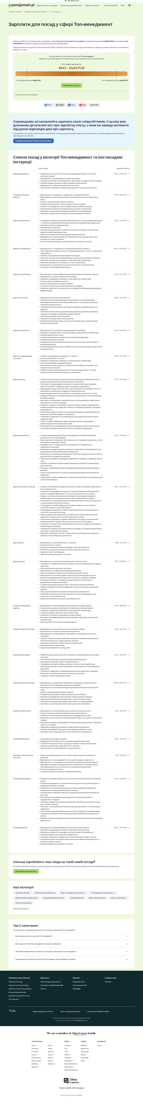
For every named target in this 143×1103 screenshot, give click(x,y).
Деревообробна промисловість (26, 898)
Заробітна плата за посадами (47, 5)
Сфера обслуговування (97, 898)
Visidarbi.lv (67, 1057)
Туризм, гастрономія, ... (119, 898)
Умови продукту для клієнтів (51, 982)
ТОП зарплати (13, 999)
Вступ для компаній (111, 5)
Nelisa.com (35, 1067)
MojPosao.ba (85, 1048)
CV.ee (66, 1051)
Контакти (108, 982)
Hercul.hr (83, 1054)
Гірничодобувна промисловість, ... (103, 893)
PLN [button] (122, 5)
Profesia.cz (35, 1051)
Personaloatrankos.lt (70, 1064)
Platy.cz (50, 1057)
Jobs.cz (34, 1045)
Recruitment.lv (68, 1067)
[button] (130, 5)
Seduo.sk (51, 1054)
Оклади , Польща (36, 12)
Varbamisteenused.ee (71, 1070)
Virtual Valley (85, 1057)
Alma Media (79, 1020)
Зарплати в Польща (15, 982)
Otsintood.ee (68, 1061)
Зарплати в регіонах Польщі (18, 985)
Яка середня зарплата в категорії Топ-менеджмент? (33, 936)
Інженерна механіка (22, 893)
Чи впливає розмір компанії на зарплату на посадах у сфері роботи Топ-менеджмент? (45, 951)
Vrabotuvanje (85, 1051)
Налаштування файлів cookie (98, 1011)
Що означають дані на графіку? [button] (26, 95)
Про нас (43, 989)
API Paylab (76, 989)
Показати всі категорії (21, 908)
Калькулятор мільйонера (17, 992)
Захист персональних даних (70, 1011)
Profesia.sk (35, 1048)
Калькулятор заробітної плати (71, 5)
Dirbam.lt (67, 1054)
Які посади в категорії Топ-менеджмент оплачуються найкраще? (38, 944)
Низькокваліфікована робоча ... (54, 898)
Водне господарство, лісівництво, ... (73, 893)
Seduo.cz (51, 1051)
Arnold (50, 1045)
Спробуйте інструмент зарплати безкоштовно (33, 141)
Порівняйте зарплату (71, 85)
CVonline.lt (67, 1045)
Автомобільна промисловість (45, 893)
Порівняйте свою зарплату (26, 871)
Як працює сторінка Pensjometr (52, 985)
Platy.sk (50, 1061)
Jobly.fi (99, 1045)
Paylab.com (51, 1064)
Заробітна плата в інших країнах (20, 989)
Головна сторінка (14, 12)
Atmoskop (35, 1064)
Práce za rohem (36, 1061)
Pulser (83, 1061)
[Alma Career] (71, 1080)
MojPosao (84, 1045)
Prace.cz (34, 1054)
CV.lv (66, 1048)
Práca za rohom (36, 1057)
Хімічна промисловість (23, 903)
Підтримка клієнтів (77, 898)
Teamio (50, 1048)
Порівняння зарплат (92, 5)
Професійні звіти (79, 982)
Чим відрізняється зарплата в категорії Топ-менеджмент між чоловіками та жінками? (45, 959)
